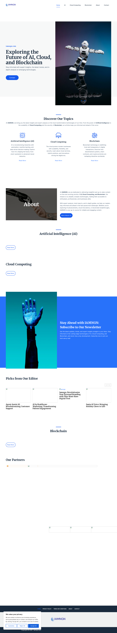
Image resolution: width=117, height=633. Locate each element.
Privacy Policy (47, 608)
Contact (106, 5)
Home (58, 5)
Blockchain (88, 5)
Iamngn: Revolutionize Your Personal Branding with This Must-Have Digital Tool (43, 395)
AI (65, 5)
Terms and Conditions (60, 608)
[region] (22, 621)
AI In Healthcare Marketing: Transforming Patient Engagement (17, 406)
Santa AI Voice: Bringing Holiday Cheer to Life (70, 405)
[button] (58, 177)
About (98, 5)
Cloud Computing (75, 5)
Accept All (33, 626)
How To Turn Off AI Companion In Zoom (95, 405)
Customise (11, 626)
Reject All (22, 626)
